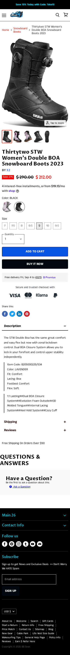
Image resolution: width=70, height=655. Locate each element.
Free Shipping (46, 625)
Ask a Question (21, 487)
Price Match (8, 629)
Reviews (10, 430)
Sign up (10, 591)
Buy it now (35, 264)
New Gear (7, 633)
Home (5, 30)
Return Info (28, 625)
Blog (50, 629)
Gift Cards (47, 621)
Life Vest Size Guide (43, 633)
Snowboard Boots (20, 30)
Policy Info (54, 637)
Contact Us (25, 629)
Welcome (21, 621)
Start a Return (10, 625)
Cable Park (22, 633)
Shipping (10, 422)
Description (12, 326)
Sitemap (39, 629)
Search (34, 621)
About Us (7, 621)
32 (8, 170)
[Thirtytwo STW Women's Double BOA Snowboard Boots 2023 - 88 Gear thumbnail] (7, 136)
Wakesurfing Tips (11, 637)
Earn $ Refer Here (25, 641)
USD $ (7, 611)
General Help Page (35, 637)
